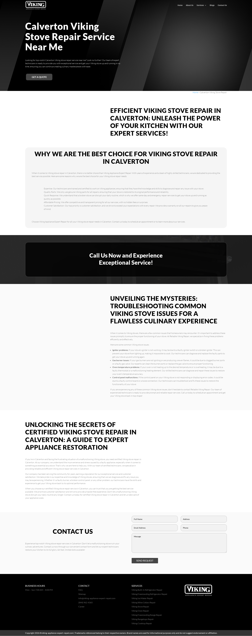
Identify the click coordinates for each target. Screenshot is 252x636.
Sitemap (82, 594)
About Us (189, 5)
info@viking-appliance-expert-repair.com (96, 598)
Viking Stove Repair (140, 606)
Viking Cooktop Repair (142, 623)
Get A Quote (39, 77)
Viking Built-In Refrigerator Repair (147, 590)
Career (81, 606)
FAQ (80, 590)
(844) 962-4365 (85, 602)
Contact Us (222, 5)
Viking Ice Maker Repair (142, 598)
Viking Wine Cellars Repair (144, 602)
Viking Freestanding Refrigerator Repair (149, 594)
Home (180, 5)
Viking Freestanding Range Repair (147, 615)
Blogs (212, 5)
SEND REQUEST (144, 560)
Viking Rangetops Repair (143, 619)
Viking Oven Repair (140, 610)
